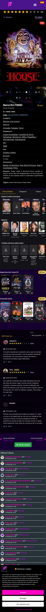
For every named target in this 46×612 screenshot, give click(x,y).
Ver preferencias (23, 604)
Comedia (6, 128)
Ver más (40, 105)
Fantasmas (7, 137)
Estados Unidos (9, 152)
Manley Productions (11, 165)
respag (28, 457)
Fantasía (14, 128)
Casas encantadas (10, 134)
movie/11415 (13, 115)
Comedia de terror (26, 134)
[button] (35, 4)
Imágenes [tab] (23, 191)
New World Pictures (28, 165)
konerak (21, 475)
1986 (5, 146)
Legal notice (28, 609)
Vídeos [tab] (38, 191)
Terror (21, 128)
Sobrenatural (20, 139)
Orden (32, 332)
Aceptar (23, 592)
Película (6, 121)
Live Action (14, 121)
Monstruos (17, 137)
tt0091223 (24, 115)
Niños (24, 137)
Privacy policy (19, 609)
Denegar (23, 598)
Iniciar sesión (24, 445)
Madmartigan (23, 469)
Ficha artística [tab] (8, 191)
